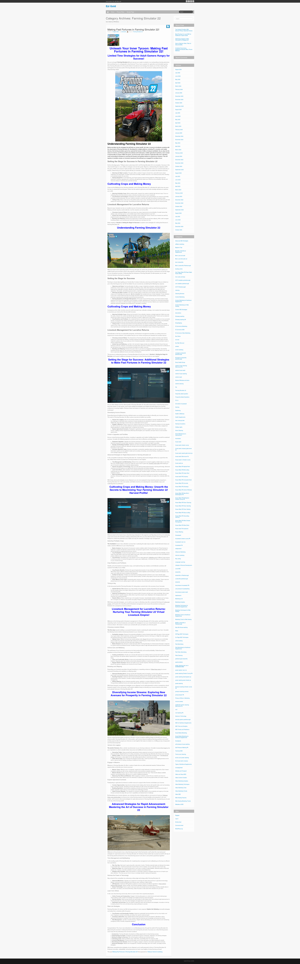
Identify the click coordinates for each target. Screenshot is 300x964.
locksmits (177, 582)
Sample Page (130, 12)
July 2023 (177, 176)
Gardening (178, 410)
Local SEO (178, 568)
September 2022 (179, 210)
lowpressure (178, 595)
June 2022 (178, 220)
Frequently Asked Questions (182, 397)
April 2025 (177, 123)
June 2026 (178, 76)
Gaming (177, 407)
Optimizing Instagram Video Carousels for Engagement (182, 39)
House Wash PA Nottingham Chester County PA (182, 498)
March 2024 (178, 149)
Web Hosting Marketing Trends (183, 801)
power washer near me (181, 670)
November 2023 (179, 163)
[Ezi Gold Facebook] (189, 1)
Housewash (178, 535)
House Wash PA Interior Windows (183, 490)
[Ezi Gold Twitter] (193, 1)
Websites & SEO (179, 804)
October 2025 (178, 103)
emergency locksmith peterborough (180, 353)
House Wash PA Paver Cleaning (183, 502)
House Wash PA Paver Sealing (182, 509)
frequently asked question (181, 393)
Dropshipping (178, 323)
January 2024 (178, 156)
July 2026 (177, 72)
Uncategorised (178, 767)
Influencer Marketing (180, 552)
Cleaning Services (179, 293)
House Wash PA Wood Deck (182, 525)
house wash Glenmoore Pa (182, 456)
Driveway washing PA (180, 319)
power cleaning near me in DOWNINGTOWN (181, 666)
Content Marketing (179, 297)
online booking (178, 640)
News (176, 630)
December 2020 (179, 226)
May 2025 (177, 119)
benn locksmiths (179, 262)
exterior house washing (181, 373)
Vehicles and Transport (181, 771)
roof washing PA (179, 713)
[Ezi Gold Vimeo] (191, 1)
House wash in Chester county (182, 460)
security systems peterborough (183, 719)
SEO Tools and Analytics (181, 726)
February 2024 (179, 153)
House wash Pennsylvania (181, 528)
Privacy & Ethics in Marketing (182, 698)
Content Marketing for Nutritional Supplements (183, 300)
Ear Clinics (178, 336)
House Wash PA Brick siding (182, 470)
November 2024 (179, 139)
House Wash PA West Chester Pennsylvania (182, 521)
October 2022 (178, 206)
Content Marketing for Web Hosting (182, 305)
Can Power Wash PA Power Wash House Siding (183, 272)
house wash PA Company (181, 476)
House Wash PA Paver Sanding (183, 506)
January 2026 (178, 93)
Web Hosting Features (180, 797)
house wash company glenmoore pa (183, 449)
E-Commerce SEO (179, 329)
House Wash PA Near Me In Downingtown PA (182, 493)
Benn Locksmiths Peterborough (183, 265)
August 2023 (178, 173)
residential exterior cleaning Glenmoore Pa (182, 705)
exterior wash (178, 377)
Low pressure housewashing (182, 588)
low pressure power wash (181, 592)
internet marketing (179, 555)
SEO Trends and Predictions (182, 729)
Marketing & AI (179, 598)
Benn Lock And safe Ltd (181, 259)
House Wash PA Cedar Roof (182, 473)
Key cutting (178, 558)
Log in (176, 818)
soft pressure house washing (182, 744)
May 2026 (177, 79)
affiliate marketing (179, 244)
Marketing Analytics (180, 602)
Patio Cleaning (178, 655)
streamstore (123, 31)
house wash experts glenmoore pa (183, 453)
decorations (178, 313)
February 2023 (179, 193)
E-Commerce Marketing (181, 326)
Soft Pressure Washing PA (181, 747)
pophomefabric (179, 662)
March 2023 (178, 189)
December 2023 (179, 159)
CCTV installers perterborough (182, 280)
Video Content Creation (181, 777)
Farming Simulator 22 (138, 31)
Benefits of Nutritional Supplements (180, 251)
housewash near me (180, 542)
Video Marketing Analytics (181, 781)
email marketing (179, 349)
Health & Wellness (179, 413)
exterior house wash (180, 370)
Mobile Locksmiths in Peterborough (180, 623)
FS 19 (176, 400)
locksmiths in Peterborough (182, 575)
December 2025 (179, 96)
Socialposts (178, 741)
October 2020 (178, 230)
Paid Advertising (179, 644)
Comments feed (179, 825)
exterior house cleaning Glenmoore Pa (181, 366)
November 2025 (179, 99)
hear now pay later (180, 420)
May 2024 (177, 143)
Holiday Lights (178, 427)
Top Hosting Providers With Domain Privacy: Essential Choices (183, 30)
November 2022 (179, 203)
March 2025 (178, 126)
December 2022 (179, 200)
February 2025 (179, 129)
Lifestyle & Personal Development (183, 565)
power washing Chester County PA (183, 673)
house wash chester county (182, 445)
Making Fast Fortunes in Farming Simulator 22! (133, 29)
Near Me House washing (181, 627)
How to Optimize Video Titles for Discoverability (183, 44)
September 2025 (179, 106)
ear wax (177, 339)
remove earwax (179, 701)
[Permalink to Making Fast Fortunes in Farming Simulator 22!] (113, 40)
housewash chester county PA (182, 538)
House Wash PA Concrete (181, 483)
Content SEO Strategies (181, 309)
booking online (178, 269)
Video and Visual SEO (180, 774)
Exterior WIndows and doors (182, 380)
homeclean (178, 438)
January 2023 (178, 196)
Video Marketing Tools (180, 787)
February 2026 (179, 89)
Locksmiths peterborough (181, 578)
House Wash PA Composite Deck (183, 480)
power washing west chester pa (183, 680)
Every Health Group (180, 362)
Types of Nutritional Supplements (183, 764)
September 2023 (179, 169)
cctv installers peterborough (182, 283)
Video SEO (178, 794)
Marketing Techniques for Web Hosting (182, 610)
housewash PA (179, 545)
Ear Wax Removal (179, 343)
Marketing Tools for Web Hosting (183, 619)
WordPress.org (179, 828)
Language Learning (180, 562)
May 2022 (177, 223)
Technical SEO (179, 751)
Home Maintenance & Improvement (180, 434)
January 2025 (178, 133)
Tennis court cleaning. (180, 754)
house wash (178, 441)
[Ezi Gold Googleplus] (187, 1)
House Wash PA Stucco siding (182, 512)
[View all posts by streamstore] (127, 31)
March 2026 (178, 86)
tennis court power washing (182, 757)
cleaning (177, 290)
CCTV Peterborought (180, 287)
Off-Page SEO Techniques (181, 634)
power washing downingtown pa (183, 677)
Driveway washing (179, 316)
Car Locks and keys (180, 277)
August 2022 (178, 213)
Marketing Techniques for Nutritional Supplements (181, 606)
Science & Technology (180, 716)
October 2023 (178, 166)
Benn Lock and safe (180, 255)
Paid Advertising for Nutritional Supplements (182, 648)
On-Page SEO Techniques (181, 637)
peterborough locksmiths (181, 658)
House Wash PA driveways (181, 486)
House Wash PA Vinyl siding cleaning (182, 516)
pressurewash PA (179, 695)
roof (176, 709)
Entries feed (178, 822)
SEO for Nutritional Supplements (183, 723)
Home (112, 12)
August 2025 (178, 109)
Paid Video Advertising (180, 652)
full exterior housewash (181, 403)
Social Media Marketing (181, 733)
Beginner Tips (178, 247)
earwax (177, 346)
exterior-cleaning (179, 383)
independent (178, 548)
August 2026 (178, 69)
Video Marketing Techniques (182, 784)
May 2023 (177, 183)
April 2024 (177, 146)
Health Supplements (180, 417)
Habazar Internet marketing (155, 952)
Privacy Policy (120, 12)
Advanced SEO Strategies (181, 241)
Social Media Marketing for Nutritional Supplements (182, 736)
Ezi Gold (111, 6)
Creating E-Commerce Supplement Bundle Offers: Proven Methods (183, 49)
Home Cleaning (179, 430)
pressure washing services (181, 691)
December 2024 (179, 136)
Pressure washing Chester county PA (183, 687)
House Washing (179, 532)
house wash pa (179, 463)
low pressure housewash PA (182, 585)
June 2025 (178, 116)
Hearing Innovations (180, 424)
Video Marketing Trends (181, 791)
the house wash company (181, 761)
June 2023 (178, 179)
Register (177, 815)
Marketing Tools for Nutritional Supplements (182, 615)
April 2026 (177, 83)
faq (176, 387)
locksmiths (177, 572)
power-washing (179, 683)
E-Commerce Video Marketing (182, 333)
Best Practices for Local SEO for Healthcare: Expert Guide (183, 34)
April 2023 (177, 186)
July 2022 (177, 216)
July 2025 (177, 113)
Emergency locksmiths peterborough (180, 358)
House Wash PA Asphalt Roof (182, 466)
